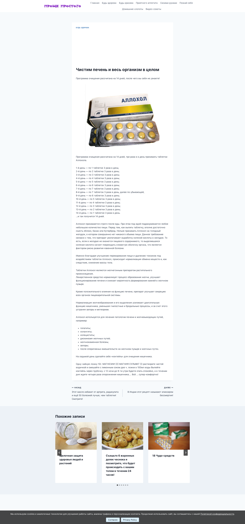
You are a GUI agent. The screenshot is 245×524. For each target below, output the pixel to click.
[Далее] (186, 453)
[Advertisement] (122, 48)
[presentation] (76, 436)
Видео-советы (153, 9)
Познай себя (186, 3)
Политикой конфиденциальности (217, 514)
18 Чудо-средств (163, 455)
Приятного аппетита (147, 3)
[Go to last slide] (59, 453)
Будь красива (126, 3)
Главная (94, 3)
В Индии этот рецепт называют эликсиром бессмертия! (150, 392)
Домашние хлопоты (132, 9)
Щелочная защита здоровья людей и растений (71, 459)
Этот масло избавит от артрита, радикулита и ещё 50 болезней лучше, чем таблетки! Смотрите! (95, 393)
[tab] (117, 485)
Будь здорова (109, 3)
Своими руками (168, 3)
